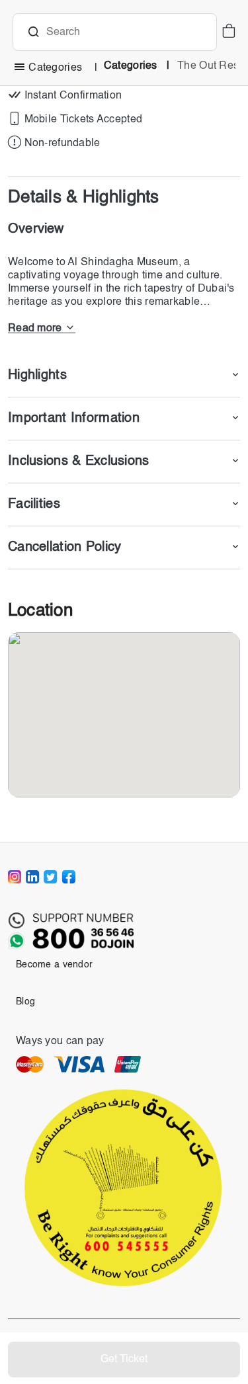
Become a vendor (54, 964)
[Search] (33, 33)
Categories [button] (55, 68)
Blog (25, 1001)
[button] (228, 32)
